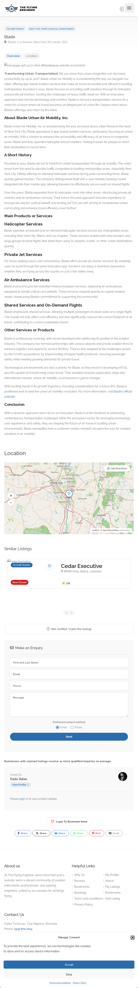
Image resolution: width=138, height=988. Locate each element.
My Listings (112, 886)
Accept (69, 964)
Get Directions (119, 468)
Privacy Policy (80, 983)
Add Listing (112, 898)
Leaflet (95, 530)
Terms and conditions (60, 983)
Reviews (79, 881)
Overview (13, 56)
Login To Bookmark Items (71, 821)
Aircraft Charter (15, 28)
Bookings (80, 892)
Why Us (79, 875)
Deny (69, 974)
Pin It (97, 833)
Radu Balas (18, 779)
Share (23, 833)
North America (49, 28)
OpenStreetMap (110, 530)
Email (115, 833)
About (109, 881)
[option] (69, 573)
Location (31, 56)
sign (23, 799)
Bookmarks (81, 886)
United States (66, 28)
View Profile (19, 784)
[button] (132, 937)
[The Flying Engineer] (21, 8)
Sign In (121, 9)
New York (34, 28)
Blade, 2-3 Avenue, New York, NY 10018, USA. (37, 42)
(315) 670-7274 (23, 929)
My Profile (112, 875)
